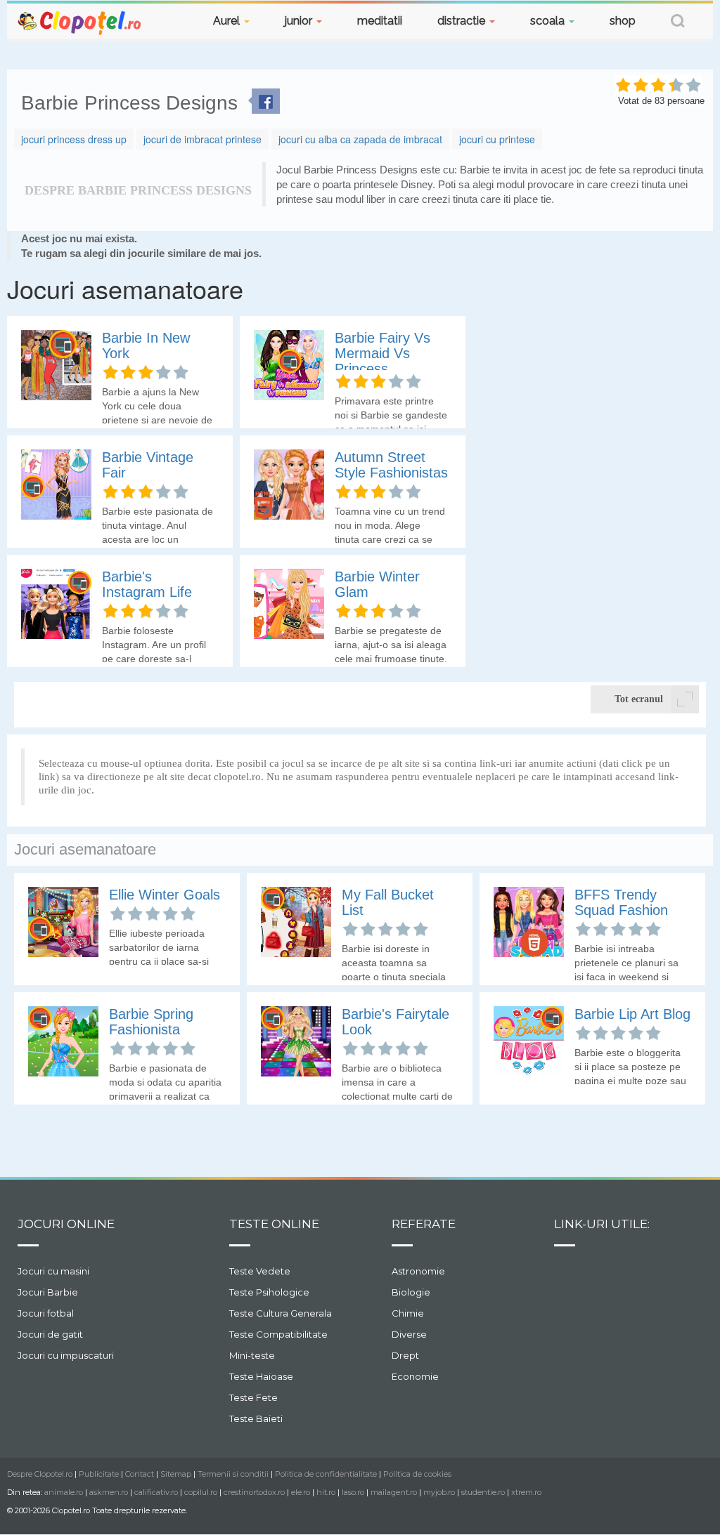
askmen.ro (108, 1492)
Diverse (409, 1334)
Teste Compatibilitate (278, 1334)
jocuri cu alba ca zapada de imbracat (360, 139)
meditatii (379, 20)
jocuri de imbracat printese (202, 139)
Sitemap (175, 1474)
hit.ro (325, 1492)
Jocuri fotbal (46, 1313)
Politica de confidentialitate (326, 1474)
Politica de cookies (417, 1474)
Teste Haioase (261, 1376)
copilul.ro (200, 1492)
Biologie (411, 1292)
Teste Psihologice (269, 1292)
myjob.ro (439, 1492)
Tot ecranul (639, 699)
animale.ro (63, 1492)
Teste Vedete (259, 1271)
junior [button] (300, 20)
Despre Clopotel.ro (39, 1474)
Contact (139, 1474)
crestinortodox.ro (254, 1492)
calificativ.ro (156, 1492)
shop (623, 20)
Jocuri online (66, 1224)
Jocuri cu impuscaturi (66, 1355)
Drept (405, 1355)
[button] (677, 23)
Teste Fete (253, 1397)
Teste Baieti (256, 1418)
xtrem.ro (526, 1492)
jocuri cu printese (497, 139)
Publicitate (99, 1474)
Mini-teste (252, 1355)
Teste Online (274, 1224)
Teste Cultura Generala (280, 1313)
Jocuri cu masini (53, 1271)
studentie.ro (483, 1492)
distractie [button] (462, 20)
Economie (415, 1376)
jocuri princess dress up (74, 139)
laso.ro (353, 1492)
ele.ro (300, 1492)
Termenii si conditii (233, 1474)
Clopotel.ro (80, 22)
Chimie (408, 1313)
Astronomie (418, 1271)
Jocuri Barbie (48, 1292)
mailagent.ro (394, 1492)
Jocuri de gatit (50, 1334)
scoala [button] (548, 20)
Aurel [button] (228, 20)
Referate (424, 1224)
